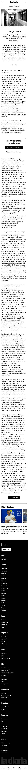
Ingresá (20, 152)
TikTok (3, 733)
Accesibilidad (5, 748)
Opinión (3, 600)
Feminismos (4, 588)
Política (3, 603)
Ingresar (6, 545)
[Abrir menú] (2, 2)
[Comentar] (16, 65)
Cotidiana (4, 576)
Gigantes (4, 644)
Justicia (3, 593)
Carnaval (4, 571)
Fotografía (4, 679)
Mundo (3, 598)
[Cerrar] (25, 139)
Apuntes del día (5, 670)
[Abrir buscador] (26, 2)
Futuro (3, 591)
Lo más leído (5, 668)
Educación (4, 586)
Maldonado (4, 622)
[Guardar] (12, 65)
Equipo (3, 709)
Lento (3, 641)
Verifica (3, 610)
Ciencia (3, 573)
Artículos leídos (5, 658)
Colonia (3, 620)
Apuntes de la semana (7, 673)
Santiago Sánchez (5, 70)
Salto (2, 627)
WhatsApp (4, 726)
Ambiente (4, 568)
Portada (3, 559)
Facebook (4, 731)
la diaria (11, 6)
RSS (2, 721)
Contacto (4, 753)
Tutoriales (4, 745)
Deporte (3, 581)
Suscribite (6, 549)
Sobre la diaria (5, 707)
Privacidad (4, 750)
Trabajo (3, 608)
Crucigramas (5, 684)
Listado (3, 693)
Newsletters (4, 719)
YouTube (3, 724)
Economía (4, 583)
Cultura (3, 578)
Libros (3, 595)
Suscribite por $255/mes (14, 148)
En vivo (3, 675)
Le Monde (4, 639)
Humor (3, 681)
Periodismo (4, 653)
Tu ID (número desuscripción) (6, 696)
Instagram (4, 728)
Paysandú (4, 624)
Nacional (17, 6)
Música (3, 656)
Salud (3, 605)
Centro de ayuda (6, 743)
